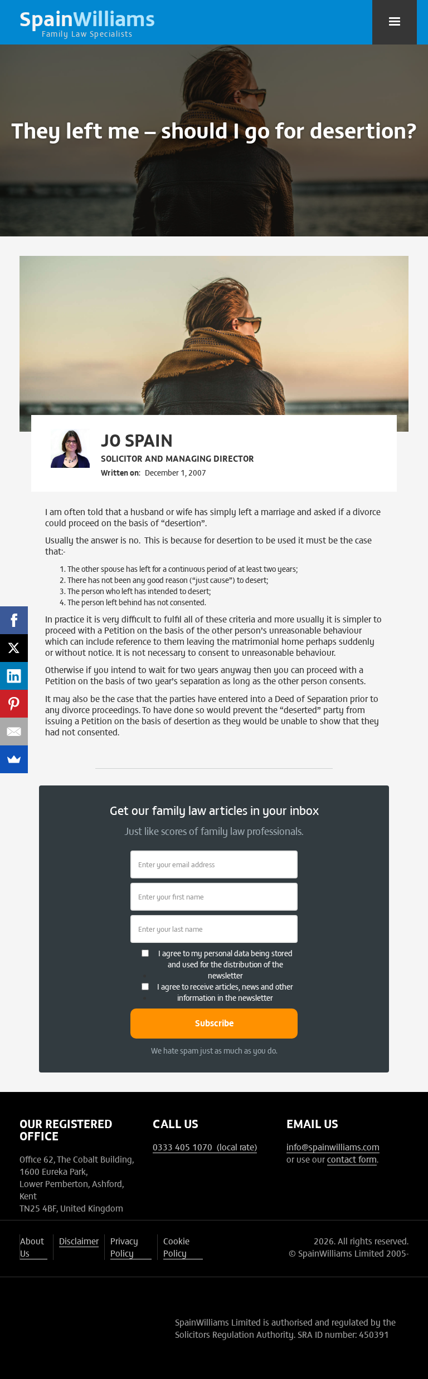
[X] (14, 648)
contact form (352, 1159)
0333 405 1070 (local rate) (205, 1146)
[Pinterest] (14, 704)
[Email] (14, 731)
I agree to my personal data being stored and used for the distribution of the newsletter (225, 964)
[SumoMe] (14, 759)
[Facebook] (14, 620)
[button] (394, 22)
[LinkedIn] (14, 676)
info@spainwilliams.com (333, 1146)
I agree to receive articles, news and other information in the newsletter (225, 992)
